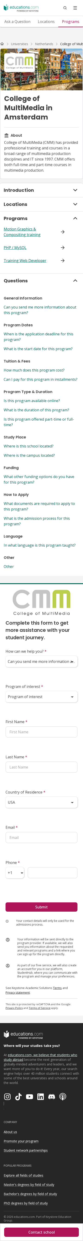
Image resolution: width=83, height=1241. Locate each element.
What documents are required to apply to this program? (39, 506)
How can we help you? (26, 651)
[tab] (17, 21)
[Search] (65, 8)
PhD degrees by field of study (26, 1203)
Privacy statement (18, 992)
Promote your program (21, 1141)
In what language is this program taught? (40, 545)
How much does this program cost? (34, 370)
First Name (16, 721)
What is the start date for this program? (38, 348)
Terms (57, 988)
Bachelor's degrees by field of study (30, 1194)
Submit (41, 907)
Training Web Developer (25, 260)
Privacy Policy (14, 1008)
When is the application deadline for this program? (38, 336)
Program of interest (24, 686)
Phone (13, 862)
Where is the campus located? (29, 455)
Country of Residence (25, 792)
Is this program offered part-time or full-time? (39, 422)
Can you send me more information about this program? (40, 310)
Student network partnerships (26, 1150)
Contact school (41, 1232)
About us (10, 1132)
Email (12, 827)
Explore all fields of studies (23, 1175)
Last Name (16, 756)
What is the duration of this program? (36, 410)
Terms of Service (39, 1008)
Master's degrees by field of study (29, 1184)
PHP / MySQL (15, 247)
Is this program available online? (32, 400)
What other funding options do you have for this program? (39, 479)
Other (9, 566)
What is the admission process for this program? (37, 521)
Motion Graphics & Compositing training (22, 232)
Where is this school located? (28, 446)
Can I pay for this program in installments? (40, 379)
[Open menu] (75, 8)
